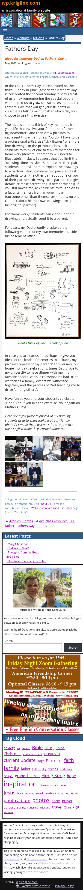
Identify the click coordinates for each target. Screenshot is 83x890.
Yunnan (8, 812)
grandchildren (27, 775)
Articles (38, 38)
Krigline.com (12, 859)
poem (55, 801)
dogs (40, 761)
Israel (63, 785)
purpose (9, 807)
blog (49, 747)
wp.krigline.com (27, 882)
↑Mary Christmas (17, 544)
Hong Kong (53, 775)
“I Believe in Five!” (17, 548)
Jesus (9, 792)
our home (72, 793)
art (41, 521)
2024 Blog (12, 557)
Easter (51, 760)
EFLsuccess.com (64, 72)
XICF (76, 807)
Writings (23, 38)
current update (20, 760)
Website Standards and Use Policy (51, 508)
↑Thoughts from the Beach (23, 552)
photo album (17, 800)
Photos (28, 521)
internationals (48, 785)
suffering (32, 807)
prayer (67, 800)
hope (71, 775)
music (40, 793)
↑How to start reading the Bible (26, 561)
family (11, 768)
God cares (66, 769)
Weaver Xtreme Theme (36, 886)
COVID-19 (52, 754)
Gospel (8, 776)
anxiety (9, 748)
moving (29, 793)
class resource (56, 521)
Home (8, 38)
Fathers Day (25, 525)
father (10, 525)
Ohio (61, 793)
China (60, 748)
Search (8, 641)
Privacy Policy (64, 886)
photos (41, 525)
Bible (37, 747)
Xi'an (67, 807)
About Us (45, 503)
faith (69, 760)
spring (21, 807)
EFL (71, 521)
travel (57, 807)
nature (51, 793)
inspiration (20, 783)
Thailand (45, 807)
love (20, 793)
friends (53, 769)
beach (26, 748)
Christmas (12, 753)
